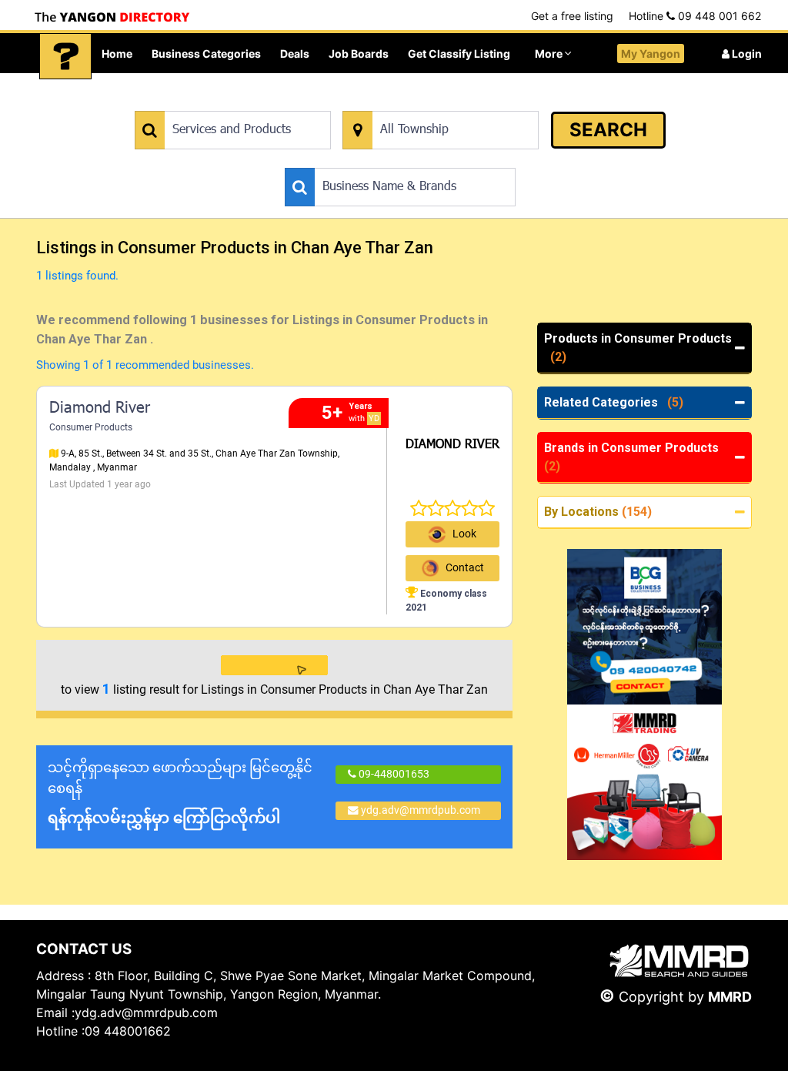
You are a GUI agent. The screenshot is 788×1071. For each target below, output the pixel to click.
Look (464, 533)
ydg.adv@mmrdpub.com (420, 810)
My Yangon (650, 53)
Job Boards (359, 53)
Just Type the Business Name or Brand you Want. (400, 160)
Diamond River (99, 408)
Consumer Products (90, 427)
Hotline (695, 15)
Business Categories (206, 53)
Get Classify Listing (459, 53)
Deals (294, 53)
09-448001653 (392, 774)
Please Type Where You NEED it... (422, 103)
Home (117, 53)
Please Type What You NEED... (206, 103)
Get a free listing (572, 15)
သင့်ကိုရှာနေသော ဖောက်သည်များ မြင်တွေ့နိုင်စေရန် (180, 793)
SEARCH (608, 130)
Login (746, 53)
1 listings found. (77, 276)
